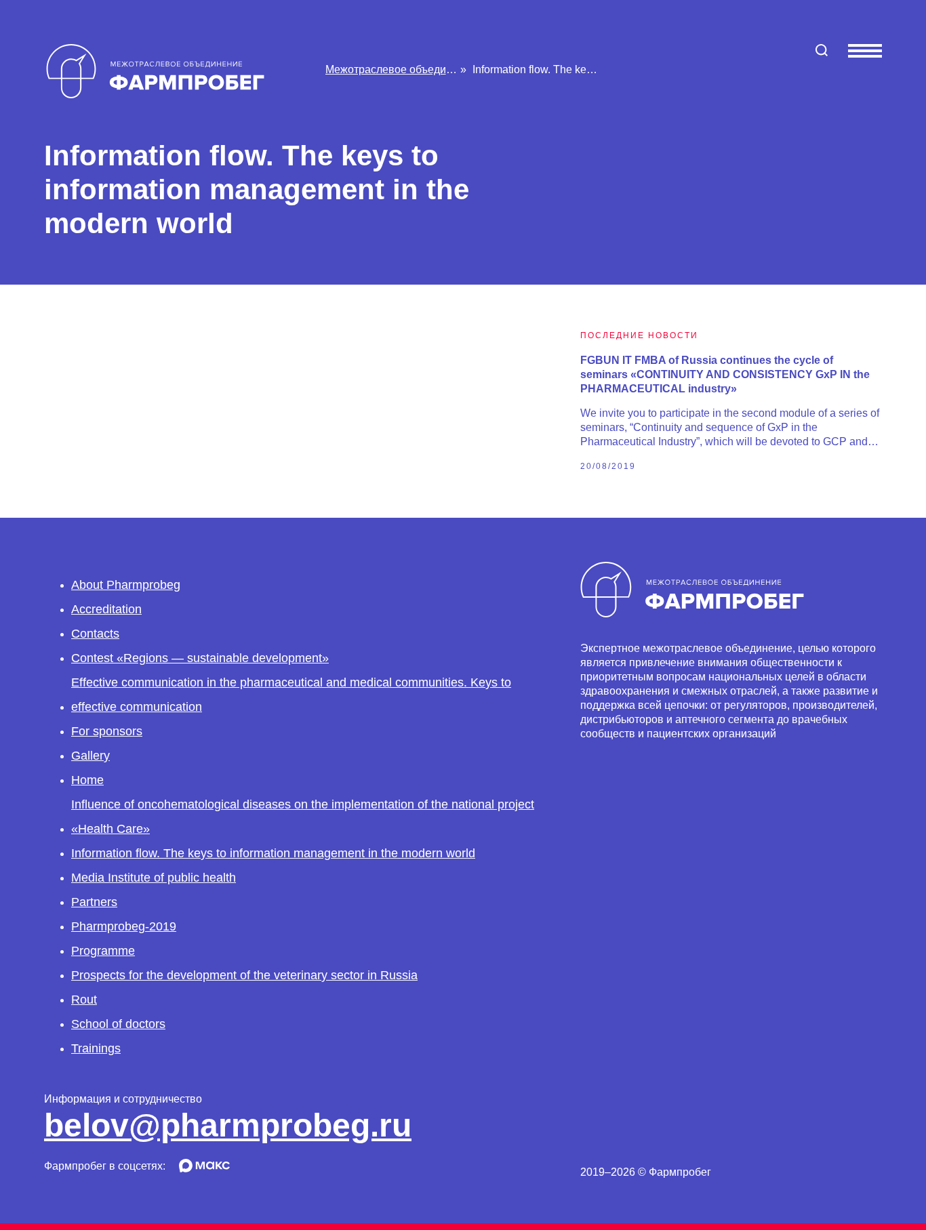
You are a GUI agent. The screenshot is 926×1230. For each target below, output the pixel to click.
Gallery (90, 755)
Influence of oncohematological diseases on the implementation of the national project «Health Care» (302, 817)
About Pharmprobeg (125, 585)
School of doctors (118, 1024)
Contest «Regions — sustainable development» (200, 658)
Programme (103, 951)
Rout (84, 999)
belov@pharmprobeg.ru (227, 1125)
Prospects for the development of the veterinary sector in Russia (244, 975)
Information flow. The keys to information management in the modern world (273, 853)
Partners (94, 902)
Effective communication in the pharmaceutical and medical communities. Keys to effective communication (291, 695)
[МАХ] (204, 1169)
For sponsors (106, 731)
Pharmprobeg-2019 (123, 926)
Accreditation (106, 609)
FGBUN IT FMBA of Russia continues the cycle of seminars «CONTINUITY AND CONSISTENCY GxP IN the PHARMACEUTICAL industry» (725, 374)
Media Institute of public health (153, 877)
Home (87, 780)
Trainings (96, 1048)
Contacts (95, 633)
